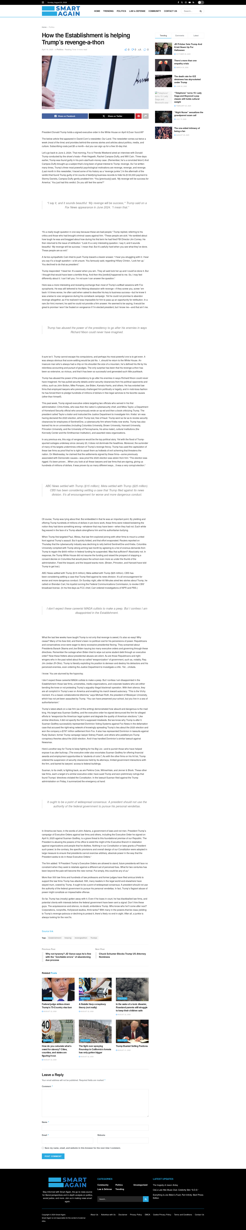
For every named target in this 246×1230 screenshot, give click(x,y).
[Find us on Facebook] (178, 2)
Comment (47, 1086)
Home (97, 11)
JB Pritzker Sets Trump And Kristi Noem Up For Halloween (188, 47)
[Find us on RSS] (193, 2)
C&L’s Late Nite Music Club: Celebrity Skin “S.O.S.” (175, 1189)
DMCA (147, 1214)
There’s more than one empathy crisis (185, 62)
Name (45, 1122)
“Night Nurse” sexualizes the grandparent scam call (188, 114)
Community (154, 11)
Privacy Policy (136, 1214)
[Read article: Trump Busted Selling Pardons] (132, 1031)
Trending (108, 11)
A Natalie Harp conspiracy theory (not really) (92, 1005)
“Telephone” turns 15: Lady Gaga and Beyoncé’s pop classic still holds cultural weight (188, 97)
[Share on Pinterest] (138, 116)
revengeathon (81, 938)
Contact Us (170, 11)
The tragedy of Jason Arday (165, 1185)
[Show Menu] (43, 2)
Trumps (94, 938)
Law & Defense (137, 11)
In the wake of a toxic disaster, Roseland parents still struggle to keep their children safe (131, 1007)
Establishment (55, 938)
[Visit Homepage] (61, 11)
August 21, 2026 (124, 1050)
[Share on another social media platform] (145, 116)
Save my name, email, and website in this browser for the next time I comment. (83, 1147)
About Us (94, 1214)
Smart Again (60, 1214)
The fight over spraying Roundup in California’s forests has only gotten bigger (95, 1049)
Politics (121, 11)
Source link (47, 931)
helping (68, 938)
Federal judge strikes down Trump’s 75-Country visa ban (57, 1005)
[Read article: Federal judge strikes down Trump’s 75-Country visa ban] (58, 989)
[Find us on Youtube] (190, 2)
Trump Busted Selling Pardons (132, 1046)
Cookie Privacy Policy (162, 1214)
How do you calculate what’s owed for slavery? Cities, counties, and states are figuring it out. (56, 1050)
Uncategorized (140, 1184)
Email (45, 1135)
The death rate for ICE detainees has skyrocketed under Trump (187, 79)
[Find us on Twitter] (182, 2)
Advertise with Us (108, 1214)
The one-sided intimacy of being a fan (187, 129)
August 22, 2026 (50, 1011)
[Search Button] (201, 11)
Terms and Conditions (183, 1214)
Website (101, 1135)
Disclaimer (122, 1214)
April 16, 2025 (47, 49)
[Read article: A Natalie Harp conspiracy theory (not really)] (95, 989)
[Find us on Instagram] (186, 2)
